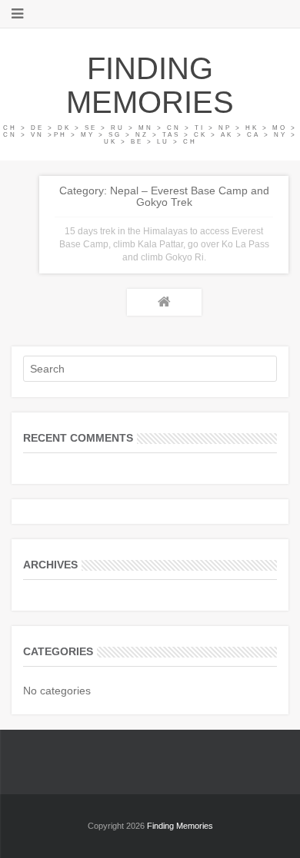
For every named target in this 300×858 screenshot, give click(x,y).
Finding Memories (150, 85)
